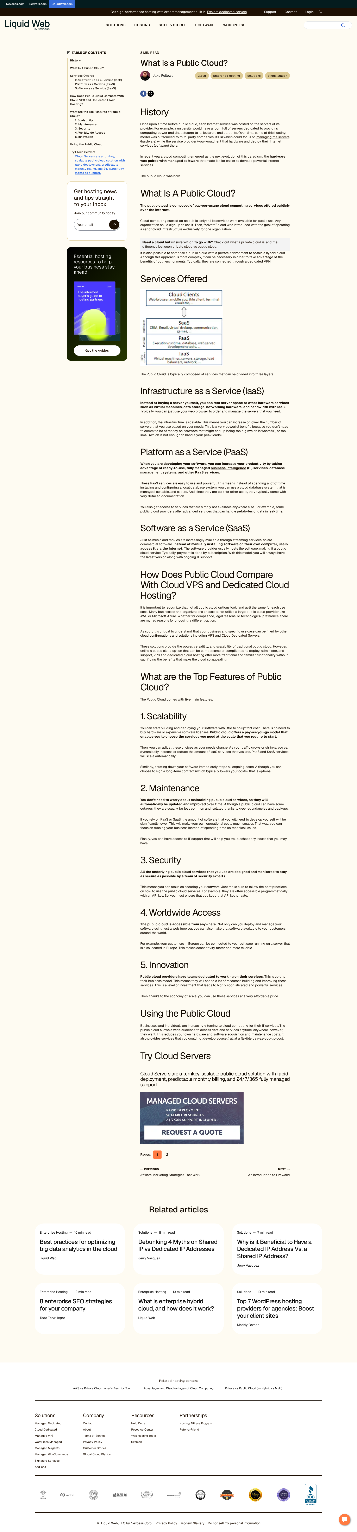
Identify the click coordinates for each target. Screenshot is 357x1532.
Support (270, 12)
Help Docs (138, 1423)
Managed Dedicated (48, 1423)
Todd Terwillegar (52, 1318)
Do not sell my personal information (234, 1523)
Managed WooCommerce (51, 1454)
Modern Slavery (193, 1523)
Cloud (202, 76)
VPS (211, 635)
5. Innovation (84, 137)
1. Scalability (84, 120)
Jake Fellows (163, 75)
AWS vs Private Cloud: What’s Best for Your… (102, 1388)
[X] (151, 94)
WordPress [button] (234, 25)
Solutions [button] (116, 25)
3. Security (82, 128)
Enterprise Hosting (226, 76)
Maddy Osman (248, 1325)
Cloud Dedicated (46, 1429)
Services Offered (82, 76)
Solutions (254, 76)
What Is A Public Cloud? (87, 68)
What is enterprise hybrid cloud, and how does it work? (176, 1304)
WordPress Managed (48, 1442)
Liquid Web (48, 1258)
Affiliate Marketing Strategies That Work (170, 1172)
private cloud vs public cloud (195, 246)
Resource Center (142, 1429)
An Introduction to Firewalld (269, 1172)
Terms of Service (94, 1436)
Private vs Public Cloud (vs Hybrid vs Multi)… (254, 1388)
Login (309, 12)
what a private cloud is (247, 242)
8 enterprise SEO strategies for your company (76, 1304)
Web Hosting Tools (143, 1436)
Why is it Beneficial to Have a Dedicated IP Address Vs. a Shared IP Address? (274, 1249)
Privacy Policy (92, 1442)
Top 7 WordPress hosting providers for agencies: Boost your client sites (275, 1308)
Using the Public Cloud (86, 144)
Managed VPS (44, 1436)
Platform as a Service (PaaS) (95, 84)
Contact (291, 12)
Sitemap (136, 1442)
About (87, 1429)
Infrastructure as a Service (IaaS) (98, 80)
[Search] (343, 25)
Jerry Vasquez (149, 1258)
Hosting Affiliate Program (196, 1423)
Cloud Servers (155, 1073)
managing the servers (272, 137)
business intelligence (228, 468)
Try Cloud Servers (82, 152)
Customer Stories (94, 1448)
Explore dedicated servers (227, 12)
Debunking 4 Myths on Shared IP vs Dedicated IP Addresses (178, 1245)
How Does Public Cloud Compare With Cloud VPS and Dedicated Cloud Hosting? (97, 100)
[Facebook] (143, 94)
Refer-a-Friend (189, 1429)
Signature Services (47, 1461)
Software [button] (204, 25)
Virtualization (277, 76)
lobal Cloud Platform (98, 1454)
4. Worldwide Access (90, 132)
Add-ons (40, 1467)
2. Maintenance (85, 124)
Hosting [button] (142, 25)
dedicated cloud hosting (185, 655)
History (75, 60)
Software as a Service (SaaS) (95, 88)
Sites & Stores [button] (173, 25)
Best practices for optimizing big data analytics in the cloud (78, 1245)
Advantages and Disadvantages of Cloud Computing (178, 1388)
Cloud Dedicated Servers (240, 635)
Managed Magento (47, 1448)
